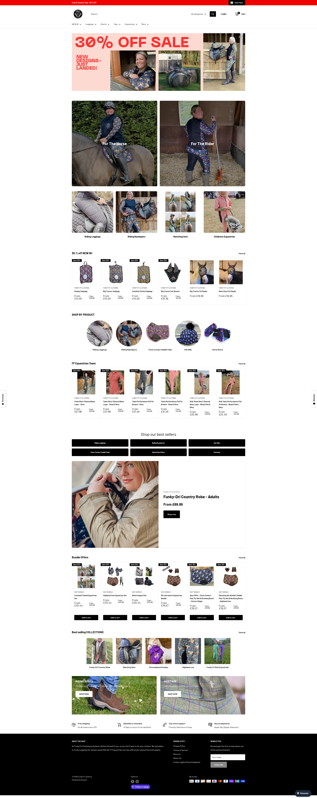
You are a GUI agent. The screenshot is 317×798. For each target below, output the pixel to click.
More (144, 24)
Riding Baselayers (158, 443)
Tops (116, 24)
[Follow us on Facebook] (132, 781)
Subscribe (218, 764)
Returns (176, 754)
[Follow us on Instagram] (137, 781)
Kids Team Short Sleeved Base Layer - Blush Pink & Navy (200, 404)
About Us (177, 758)
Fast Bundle (79, 592)
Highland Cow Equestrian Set (115, 595)
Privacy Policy (179, 746)
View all (242, 253)
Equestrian (129, 24)
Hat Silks (217, 443)
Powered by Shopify (79, 780)
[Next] (245, 281)
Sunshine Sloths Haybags (142, 291)
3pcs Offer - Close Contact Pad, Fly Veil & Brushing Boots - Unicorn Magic (202, 598)
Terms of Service (180, 750)
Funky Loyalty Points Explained (186, 762)
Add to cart (86, 617)
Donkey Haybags (80, 291)
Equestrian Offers (158, 452)
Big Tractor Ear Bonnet (170, 291)
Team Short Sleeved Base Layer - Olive (84, 402)
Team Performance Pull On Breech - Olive (143, 402)
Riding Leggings (100, 443)
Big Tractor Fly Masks (198, 291)
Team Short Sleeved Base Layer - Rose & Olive (113, 402)
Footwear (217, 452)
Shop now (171, 514)
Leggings (89, 24)
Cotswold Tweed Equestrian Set (85, 596)
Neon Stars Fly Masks (227, 291)
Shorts (103, 24)
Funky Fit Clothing (81, 288)
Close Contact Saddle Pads (100, 452)
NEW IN (75, 24)
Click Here (239, 2)
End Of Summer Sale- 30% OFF (84, 2)
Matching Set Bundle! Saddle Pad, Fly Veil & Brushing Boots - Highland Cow (231, 598)
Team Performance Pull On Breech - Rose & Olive (171, 402)
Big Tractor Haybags (111, 291)
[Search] (213, 14)
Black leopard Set (139, 595)
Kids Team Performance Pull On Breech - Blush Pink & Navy (230, 404)
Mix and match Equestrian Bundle (171, 596)
